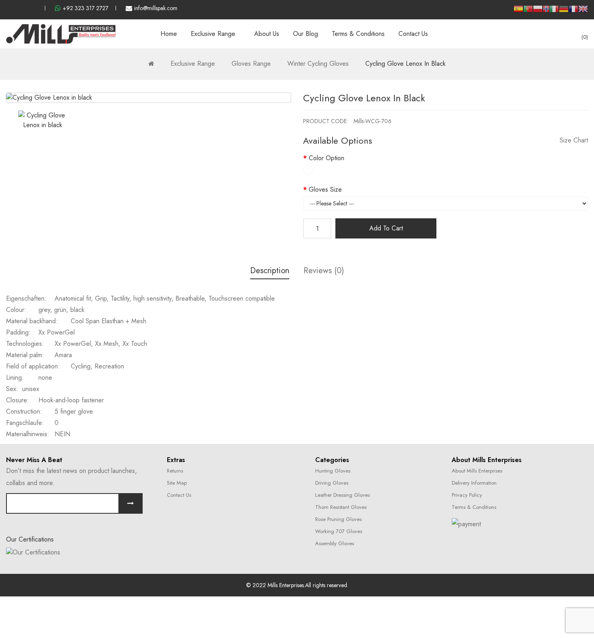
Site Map (177, 483)
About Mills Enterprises (477, 471)
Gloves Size (325, 189)
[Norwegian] (546, 10)
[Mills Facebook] (8, 8)
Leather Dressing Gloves (342, 495)
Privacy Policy (467, 495)
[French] (573, 11)
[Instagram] (196, 523)
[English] (583, 11)
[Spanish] (518, 11)
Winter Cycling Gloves (318, 63)
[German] (564, 11)
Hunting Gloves (332, 471)
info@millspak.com (155, 8)
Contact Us (179, 495)
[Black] (308, 170)
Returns (175, 471)
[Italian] (554, 11)
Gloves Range (251, 63)
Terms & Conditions (474, 507)
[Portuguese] (528, 11)
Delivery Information (474, 483)
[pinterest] (35, 8)
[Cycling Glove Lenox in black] (42, 120)
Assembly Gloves (334, 543)
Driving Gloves (331, 483)
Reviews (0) (323, 270)
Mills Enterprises (286, 585)
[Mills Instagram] (21, 8)
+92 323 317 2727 (85, 8)
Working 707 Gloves (338, 531)
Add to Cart (386, 228)
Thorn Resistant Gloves (341, 507)
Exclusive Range (193, 63)
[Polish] (538, 11)
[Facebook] (176, 523)
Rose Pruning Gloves (338, 519)
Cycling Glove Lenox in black (405, 63)
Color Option (326, 158)
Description (269, 270)
